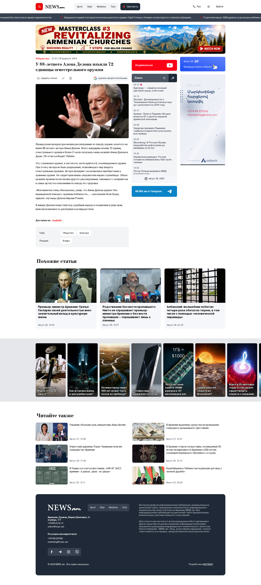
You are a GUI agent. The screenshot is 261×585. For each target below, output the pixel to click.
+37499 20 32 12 (55, 523)
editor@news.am (56, 526)
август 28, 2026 (156, 178)
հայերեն (57, 220)
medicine (101, 6)
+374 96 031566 (55, 538)
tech (113, 6)
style (89, 6)
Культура (84, 233)
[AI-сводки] (173, 78)
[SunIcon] (208, 6)
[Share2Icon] (63, 78)
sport (79, 6)
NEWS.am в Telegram (148, 191)
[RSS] (164, 78)
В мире (66, 241)
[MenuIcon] (39, 6)
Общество (42, 58)
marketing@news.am (58, 542)
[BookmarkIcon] (70, 78)
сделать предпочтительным (112, 78)
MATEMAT (208, 564)
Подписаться (144, 65)
